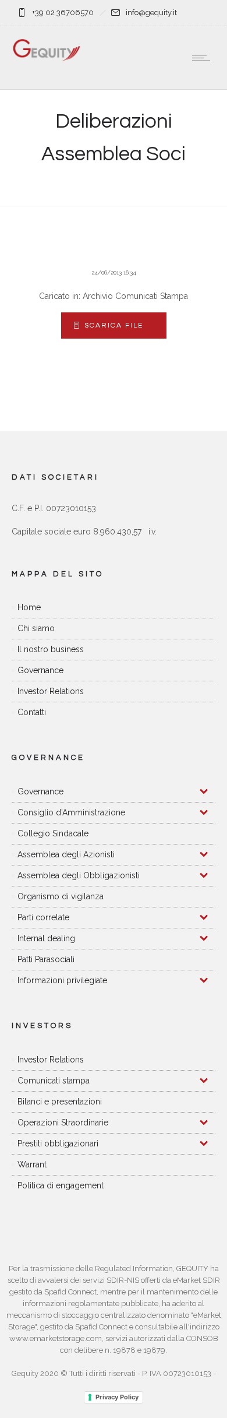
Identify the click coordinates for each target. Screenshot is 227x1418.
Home (29, 607)
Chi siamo (36, 628)
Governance (40, 670)
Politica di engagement (60, 1185)
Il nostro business (50, 649)
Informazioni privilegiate (62, 980)
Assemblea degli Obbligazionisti (78, 875)
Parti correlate (43, 917)
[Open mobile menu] (203, 57)
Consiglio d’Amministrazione (71, 812)
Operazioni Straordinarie (62, 1122)
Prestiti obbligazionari (57, 1143)
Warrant (32, 1164)
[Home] (46, 59)
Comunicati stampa (53, 1080)
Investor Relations (50, 691)
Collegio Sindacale (52, 833)
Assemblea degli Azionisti (66, 854)
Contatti (31, 712)
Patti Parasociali (46, 959)
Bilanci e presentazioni (59, 1101)
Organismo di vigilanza (60, 896)
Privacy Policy (117, 1397)
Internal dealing (46, 938)
